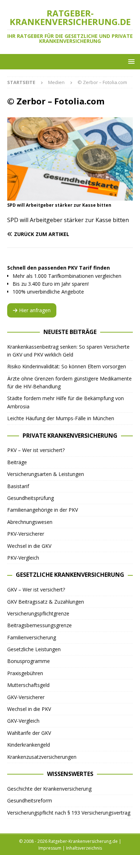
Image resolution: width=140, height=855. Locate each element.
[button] (130, 61)
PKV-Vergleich (23, 557)
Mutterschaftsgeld (28, 685)
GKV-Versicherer (26, 697)
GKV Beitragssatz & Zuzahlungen (45, 601)
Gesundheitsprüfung (30, 498)
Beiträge (17, 462)
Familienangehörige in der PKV (42, 509)
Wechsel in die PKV (29, 709)
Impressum (49, 848)
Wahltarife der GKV (29, 732)
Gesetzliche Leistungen (34, 649)
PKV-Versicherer (25, 533)
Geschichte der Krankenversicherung (49, 788)
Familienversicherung (31, 637)
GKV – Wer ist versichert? (36, 589)
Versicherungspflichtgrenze (38, 613)
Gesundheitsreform (29, 800)
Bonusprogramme (28, 661)
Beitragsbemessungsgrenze (39, 625)
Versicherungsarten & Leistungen (45, 474)
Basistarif (18, 486)
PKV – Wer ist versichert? (36, 450)
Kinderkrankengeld (28, 744)
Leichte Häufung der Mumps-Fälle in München (60, 418)
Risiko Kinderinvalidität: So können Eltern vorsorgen (66, 366)
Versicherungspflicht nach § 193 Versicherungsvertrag (68, 812)
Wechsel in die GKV (29, 545)
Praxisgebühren (25, 673)
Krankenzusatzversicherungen (41, 756)
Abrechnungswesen (29, 522)
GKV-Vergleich (23, 720)
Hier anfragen (35, 310)
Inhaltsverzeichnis (84, 848)
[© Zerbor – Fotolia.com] (70, 196)
